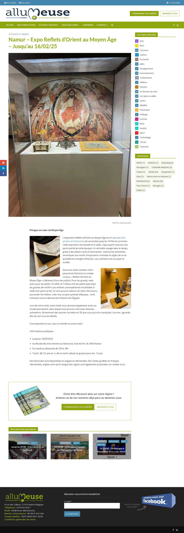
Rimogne (101, 444)
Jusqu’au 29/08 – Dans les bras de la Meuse (27, 448)
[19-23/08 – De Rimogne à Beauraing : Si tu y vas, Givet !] (112, 446)
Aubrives (153, 162)
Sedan (76, 443)
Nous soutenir (69, 25)
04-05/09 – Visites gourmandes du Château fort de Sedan (69, 448)
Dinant (153, 172)
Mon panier (25, 2)
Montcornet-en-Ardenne (159, 176)
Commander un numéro (144, 13)
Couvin (140, 172)
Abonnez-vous (169, 13)
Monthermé (143, 181)
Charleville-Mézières (162, 167)
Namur (25, 34)
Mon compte (11, 2)
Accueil (10, 25)
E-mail (67, 501)
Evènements (14, 34)
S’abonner (88, 25)
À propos (101, 25)
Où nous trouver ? (48, 25)
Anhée (140, 162)
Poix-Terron (143, 185)
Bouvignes (142, 167)
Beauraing (113, 441)
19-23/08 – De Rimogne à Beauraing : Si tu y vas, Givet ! (111, 450)
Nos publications (26, 25)
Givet (124, 441)
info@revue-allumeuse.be (23, 510)
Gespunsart (167, 172)
